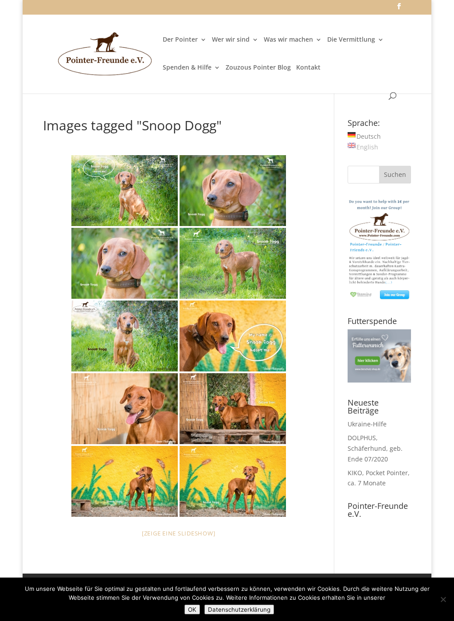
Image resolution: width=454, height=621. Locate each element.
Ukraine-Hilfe (367, 424)
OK (192, 609)
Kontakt (308, 67)
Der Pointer (180, 39)
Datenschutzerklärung (239, 609)
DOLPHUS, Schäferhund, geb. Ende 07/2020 (375, 448)
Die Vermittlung (351, 39)
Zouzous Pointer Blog (258, 67)
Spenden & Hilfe (187, 67)
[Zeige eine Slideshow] (178, 533)
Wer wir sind (231, 39)
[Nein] (442, 599)
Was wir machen (288, 39)
